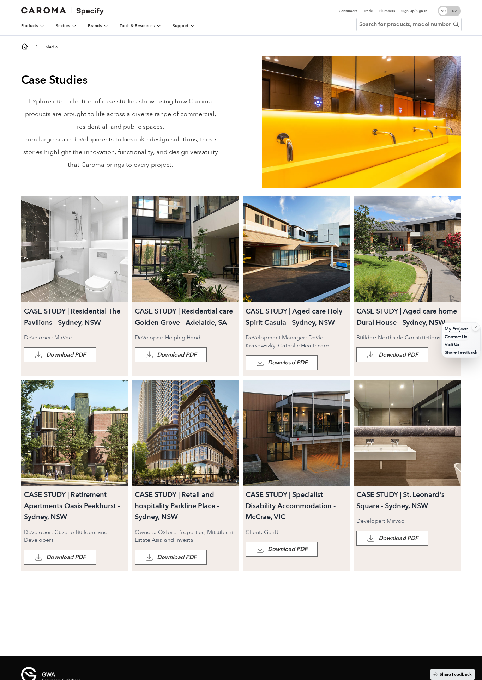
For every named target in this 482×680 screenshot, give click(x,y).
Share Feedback (456, 674)
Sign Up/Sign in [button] (414, 10)
